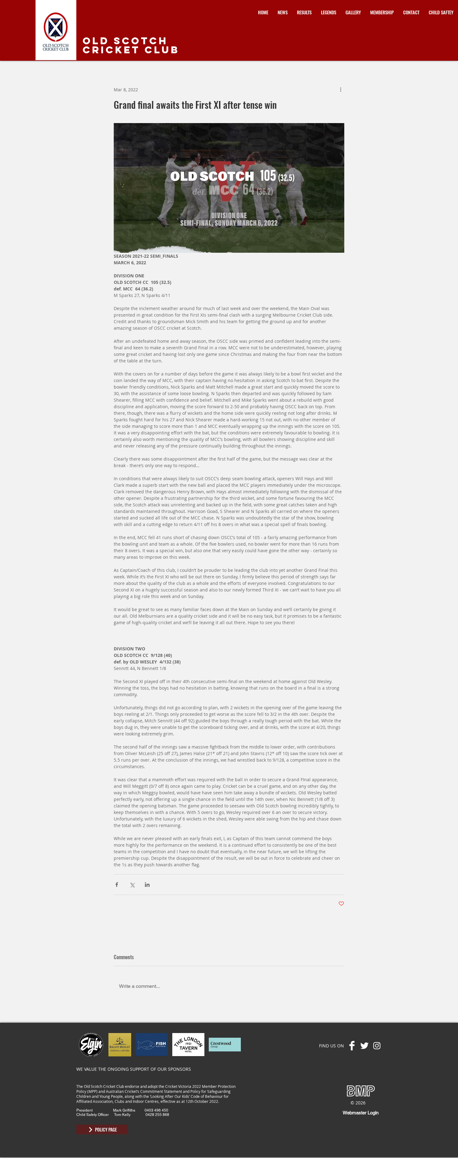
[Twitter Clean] (364, 1045)
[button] (304, 12)
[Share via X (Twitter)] (132, 885)
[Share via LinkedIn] (147, 885)
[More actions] (340, 89)
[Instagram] (377, 1045)
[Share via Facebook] (117, 885)
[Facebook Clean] (352, 1045)
